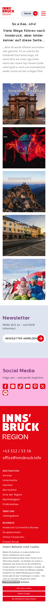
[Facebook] (5, 386)
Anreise (7, 475)
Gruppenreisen (12, 532)
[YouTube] (27, 386)
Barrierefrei (10, 489)
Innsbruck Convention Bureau (21, 527)
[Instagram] (12, 386)
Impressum (25, 582)
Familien (8, 485)
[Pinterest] (35, 386)
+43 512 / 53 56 (17, 451)
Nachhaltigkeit (11, 499)
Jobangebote (11, 515)
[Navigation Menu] (43, 13)
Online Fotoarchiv (13, 537)
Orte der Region (12, 494)
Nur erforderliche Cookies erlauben (24, 599)
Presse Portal (11, 541)
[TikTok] (20, 386)
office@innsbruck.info (22, 458)
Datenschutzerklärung (11, 582)
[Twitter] (42, 386)
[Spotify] (5, 392)
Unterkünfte (10, 480)
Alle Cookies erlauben (24, 588)
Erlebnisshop (10, 504)
